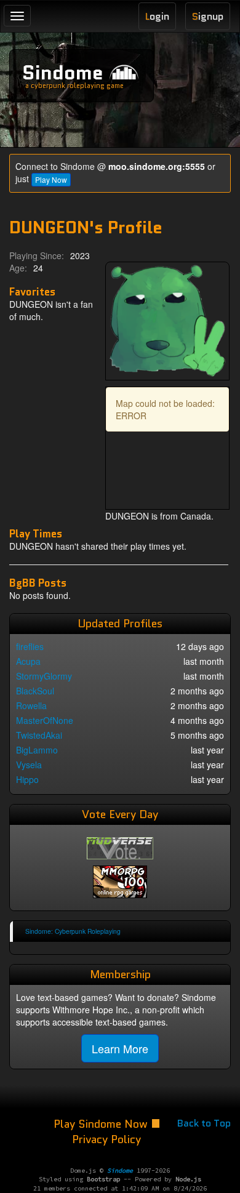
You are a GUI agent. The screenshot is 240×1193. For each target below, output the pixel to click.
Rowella (31, 705)
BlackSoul (35, 691)
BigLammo (37, 750)
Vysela (29, 764)
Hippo (27, 779)
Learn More (120, 1048)
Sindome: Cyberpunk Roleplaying (73, 931)
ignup (207, 16)
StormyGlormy (44, 676)
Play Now (51, 179)
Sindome (62, 72)
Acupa (28, 661)
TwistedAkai (39, 735)
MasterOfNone (44, 720)
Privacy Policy (106, 1139)
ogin (157, 16)
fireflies (30, 646)
